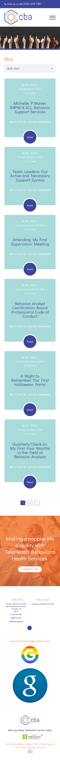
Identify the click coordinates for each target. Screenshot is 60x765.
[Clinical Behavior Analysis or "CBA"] (18, 17)
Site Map (40, 747)
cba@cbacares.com (16, 621)
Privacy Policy (21, 747)
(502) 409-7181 (32, 4)
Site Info (31, 747)
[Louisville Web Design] (30, 751)
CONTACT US (30, 569)
